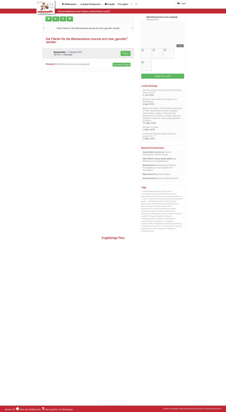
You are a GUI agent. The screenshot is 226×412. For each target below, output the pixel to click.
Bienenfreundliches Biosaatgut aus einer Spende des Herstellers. (159, 167)
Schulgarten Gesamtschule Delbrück (167, 224)
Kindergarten (146, 214)
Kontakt (166, 409)
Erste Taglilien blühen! (168, 178)
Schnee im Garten (151, 127)
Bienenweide (146, 204)
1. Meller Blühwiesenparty (150, 191)
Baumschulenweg (159, 196)
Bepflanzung (159, 199)
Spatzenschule (168, 226)
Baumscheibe (146, 196)
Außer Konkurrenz (91, 4)
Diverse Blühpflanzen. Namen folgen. (157, 153)
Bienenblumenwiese (156, 201)
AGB (181, 409)
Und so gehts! (51, 409)
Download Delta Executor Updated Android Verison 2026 (162, 91)
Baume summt (170, 194)
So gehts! (123, 4)
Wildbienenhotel (147, 231)
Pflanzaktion (170, 219)
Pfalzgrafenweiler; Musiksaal (160, 216)
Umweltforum (146, 229)
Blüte (170, 206)
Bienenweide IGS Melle (160, 204)
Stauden (178, 226)
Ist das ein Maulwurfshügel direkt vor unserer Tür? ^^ (160, 134)
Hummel (159, 211)
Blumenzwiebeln (147, 206)
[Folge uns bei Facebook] (131, 4)
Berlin (167, 199)
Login (183, 3)
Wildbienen (171, 229)
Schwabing (145, 226)
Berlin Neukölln (176, 199)
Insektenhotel (169, 211)
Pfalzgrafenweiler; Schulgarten (152, 219)
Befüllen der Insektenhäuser (155, 161)
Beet (151, 199)
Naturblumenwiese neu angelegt (72, 64)
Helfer (152, 211)
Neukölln (144, 216)
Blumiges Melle (160, 206)
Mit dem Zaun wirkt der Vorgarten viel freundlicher (160, 100)
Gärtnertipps (67, 409)
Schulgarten (158, 221)
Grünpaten (145, 211)
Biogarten (174, 204)
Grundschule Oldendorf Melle (164, 209)
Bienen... (144, 201)
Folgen (125, 53)
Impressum (174, 409)
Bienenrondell (170, 201)
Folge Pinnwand (162, 76)
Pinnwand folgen (121, 64)
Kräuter (170, 214)
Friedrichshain (146, 209)
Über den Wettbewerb (30, 409)
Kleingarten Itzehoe (159, 214)
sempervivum (156, 226)
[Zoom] (63, 18)
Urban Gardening (159, 229)
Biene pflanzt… (165, 174)
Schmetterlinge (147, 221)
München (178, 214)
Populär (111, 4)
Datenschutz (189, 409)
